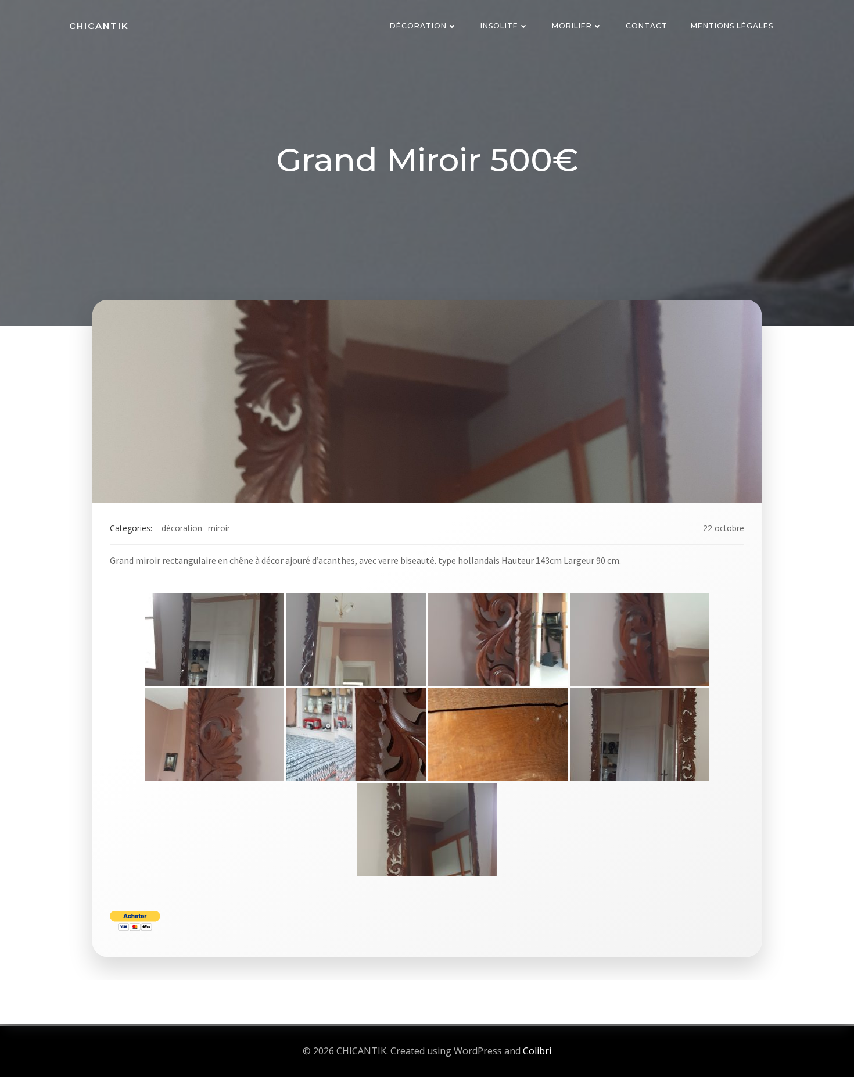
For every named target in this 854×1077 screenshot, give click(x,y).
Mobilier (572, 26)
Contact (647, 26)
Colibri (537, 1050)
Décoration (418, 26)
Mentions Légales (732, 26)
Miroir (219, 528)
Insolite (499, 26)
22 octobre (723, 528)
